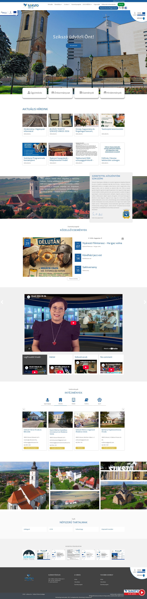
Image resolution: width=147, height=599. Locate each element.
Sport (99, 404)
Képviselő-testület (107, 529)
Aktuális (50, 4)
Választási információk (108, 4)
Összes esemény (73, 279)
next (145, 302)
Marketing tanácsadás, (61, 597)
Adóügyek (27, 529)
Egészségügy (47, 404)
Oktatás (60, 404)
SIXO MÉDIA (87, 4)
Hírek (75, 579)
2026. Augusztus (95, 238)
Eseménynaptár (76, 4)
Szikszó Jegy (79, 529)
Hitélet (73, 404)
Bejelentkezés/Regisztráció (108, 8)
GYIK (51, 529)
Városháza (57, 4)
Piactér (121, 4)
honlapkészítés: (75, 597)
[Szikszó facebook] (124, 8)
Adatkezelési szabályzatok (117, 594)
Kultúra (87, 404)
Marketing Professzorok (85, 597)
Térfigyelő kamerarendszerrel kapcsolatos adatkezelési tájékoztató (106, 596)
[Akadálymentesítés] (123, 8)
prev (2, 302)
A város (66, 4)
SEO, (69, 597)
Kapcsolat (97, 4)
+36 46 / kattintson (55, 580)
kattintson (55, 582)
